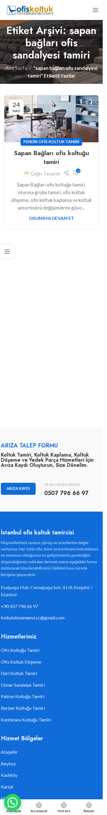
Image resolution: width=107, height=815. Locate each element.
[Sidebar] (7, 251)
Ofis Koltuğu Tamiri (20, 650)
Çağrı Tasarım (45, 174)
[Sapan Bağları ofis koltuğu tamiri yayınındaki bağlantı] (51, 118)
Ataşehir (9, 752)
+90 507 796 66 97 (19, 606)
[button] (12, 802)
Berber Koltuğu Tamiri (23, 708)
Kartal (7, 786)
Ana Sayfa (16, 68)
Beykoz (8, 763)
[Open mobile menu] (95, 10)
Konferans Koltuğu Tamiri (26, 719)
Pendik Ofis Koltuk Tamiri (51, 141)
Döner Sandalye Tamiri (23, 685)
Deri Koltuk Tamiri (19, 673)
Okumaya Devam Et (51, 218)
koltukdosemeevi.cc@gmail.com (32, 617)
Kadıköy (9, 775)
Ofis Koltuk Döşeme (21, 661)
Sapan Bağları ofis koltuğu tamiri (51, 157)
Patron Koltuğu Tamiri (22, 696)
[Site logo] (29, 9)
